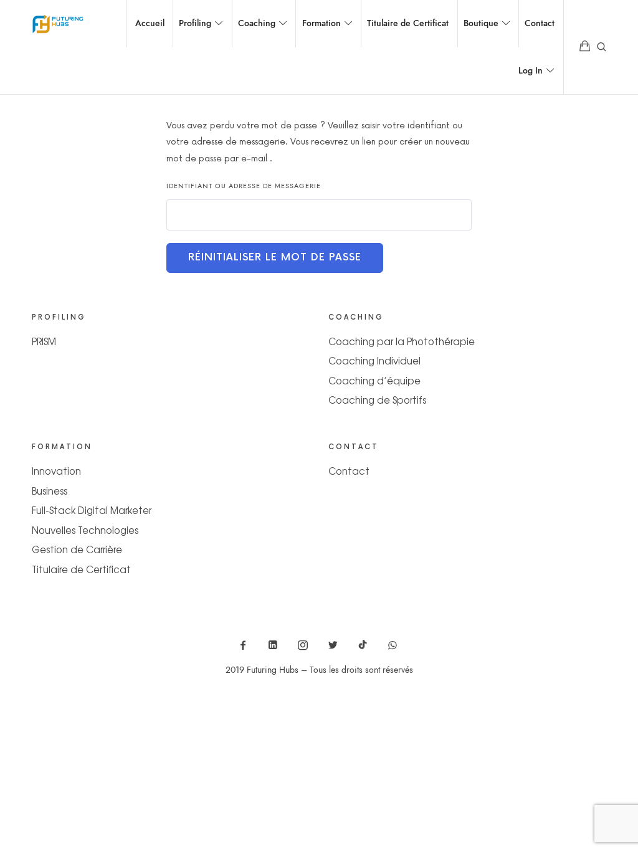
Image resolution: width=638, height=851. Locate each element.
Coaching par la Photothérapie (401, 341)
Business (49, 490)
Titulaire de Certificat (81, 569)
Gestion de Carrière (77, 549)
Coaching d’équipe (374, 380)
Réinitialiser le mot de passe (274, 258)
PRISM (44, 341)
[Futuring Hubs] (57, 23)
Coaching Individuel (374, 360)
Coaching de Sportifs (377, 399)
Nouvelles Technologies (85, 529)
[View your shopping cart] (585, 47)
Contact (348, 470)
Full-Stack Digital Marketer (91, 509)
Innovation (56, 470)
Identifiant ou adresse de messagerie (243, 186)
